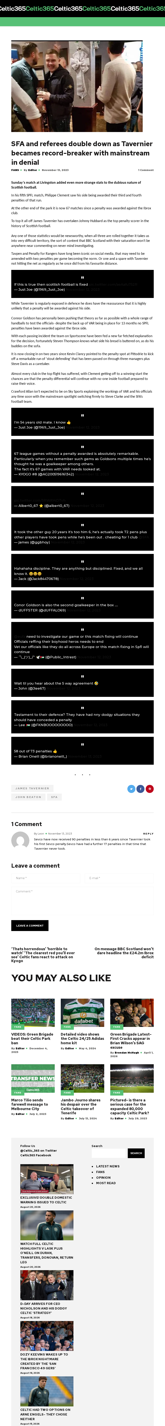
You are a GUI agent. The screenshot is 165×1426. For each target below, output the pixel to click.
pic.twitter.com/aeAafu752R (113, 284)
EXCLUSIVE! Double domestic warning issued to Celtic (46, 1200)
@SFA (144, 537)
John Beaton (28, 797)
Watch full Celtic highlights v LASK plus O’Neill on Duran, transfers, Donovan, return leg (46, 1253)
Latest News (108, 1166)
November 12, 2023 (83, 289)
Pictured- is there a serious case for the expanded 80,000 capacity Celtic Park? (129, 1106)
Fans (15, 170)
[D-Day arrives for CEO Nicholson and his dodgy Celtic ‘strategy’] (46, 1285)
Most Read (106, 1183)
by (30, 170)
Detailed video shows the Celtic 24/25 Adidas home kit (82, 1038)
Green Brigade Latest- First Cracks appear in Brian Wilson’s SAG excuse (131, 1041)
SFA (54, 797)
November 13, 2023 (85, 756)
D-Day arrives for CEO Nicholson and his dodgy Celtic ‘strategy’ (43, 1308)
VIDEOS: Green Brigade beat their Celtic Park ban (32, 1038)
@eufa (19, 636)
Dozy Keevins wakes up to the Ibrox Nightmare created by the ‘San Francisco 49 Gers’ (44, 1361)
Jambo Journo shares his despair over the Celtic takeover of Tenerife (80, 1106)
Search (97, 1146)
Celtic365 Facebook (35, 1155)
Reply (148, 833)
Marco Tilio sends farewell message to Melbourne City (29, 1104)
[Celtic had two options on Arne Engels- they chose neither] (46, 1392)
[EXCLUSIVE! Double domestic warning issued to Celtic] (46, 1179)
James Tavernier (32, 788)
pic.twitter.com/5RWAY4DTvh (40, 500)
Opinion (103, 1178)
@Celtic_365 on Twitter (38, 1150)
